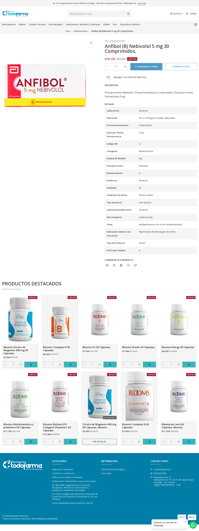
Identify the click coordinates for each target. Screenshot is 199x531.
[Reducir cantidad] (107, 66)
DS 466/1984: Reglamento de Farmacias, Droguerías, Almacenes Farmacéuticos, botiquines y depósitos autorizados (71, 488)
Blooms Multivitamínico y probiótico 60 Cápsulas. (18, 426)
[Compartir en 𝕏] (114, 265)
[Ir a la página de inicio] (15, 13)
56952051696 (160, 473)
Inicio (68, 31)
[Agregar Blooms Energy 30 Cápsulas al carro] (189, 364)
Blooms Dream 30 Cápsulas (138, 347)
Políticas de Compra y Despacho (67, 477)
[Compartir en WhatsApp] (121, 265)
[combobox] (99, 14)
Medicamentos (81, 31)
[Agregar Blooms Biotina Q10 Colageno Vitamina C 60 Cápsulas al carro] (70, 442)
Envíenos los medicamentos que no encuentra (74, 481)
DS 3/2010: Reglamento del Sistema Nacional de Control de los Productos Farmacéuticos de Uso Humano (75, 496)
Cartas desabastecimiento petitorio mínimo (72, 503)
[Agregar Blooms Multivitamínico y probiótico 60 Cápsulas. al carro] (30, 442)
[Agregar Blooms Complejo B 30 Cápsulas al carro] (70, 364)
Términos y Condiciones (63, 473)
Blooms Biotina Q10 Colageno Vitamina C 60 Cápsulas (57, 427)
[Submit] (128, 14)
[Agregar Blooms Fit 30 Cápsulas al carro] (110, 364)
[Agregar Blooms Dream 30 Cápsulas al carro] (149, 364)
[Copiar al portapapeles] (135, 265)
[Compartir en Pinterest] (128, 265)
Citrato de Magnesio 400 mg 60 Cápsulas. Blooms (99, 426)
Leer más (142, 3)
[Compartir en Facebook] (107, 265)
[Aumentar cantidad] (125, 66)
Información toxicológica (113, 469)
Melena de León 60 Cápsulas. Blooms (173, 426)
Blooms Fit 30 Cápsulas (96, 347)
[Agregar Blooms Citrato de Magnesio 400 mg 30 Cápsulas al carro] (30, 364)
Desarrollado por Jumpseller (45, 518)
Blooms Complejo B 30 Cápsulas (56, 348)
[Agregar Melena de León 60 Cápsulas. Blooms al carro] (189, 442)
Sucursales (106, 473)
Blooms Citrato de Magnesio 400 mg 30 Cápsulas (15, 350)
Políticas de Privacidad (62, 469)
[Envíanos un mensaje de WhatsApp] (193, 525)
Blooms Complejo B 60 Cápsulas (135, 426)
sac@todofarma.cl (162, 469)
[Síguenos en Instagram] (195, 24)
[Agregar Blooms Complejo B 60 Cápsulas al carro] (149, 442)
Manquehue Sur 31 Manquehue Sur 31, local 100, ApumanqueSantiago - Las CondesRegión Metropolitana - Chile (174, 481)
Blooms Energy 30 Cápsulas (178, 347)
